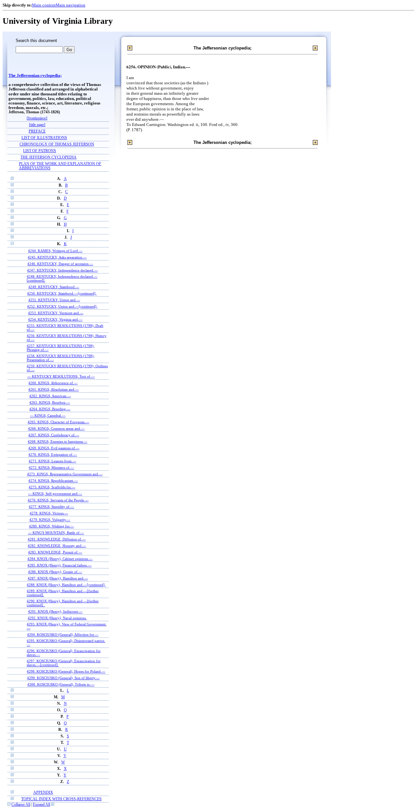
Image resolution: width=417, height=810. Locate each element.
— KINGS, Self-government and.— (55, 494)
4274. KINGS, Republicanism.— (53, 480)
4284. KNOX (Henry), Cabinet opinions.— (60, 559)
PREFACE (37, 131)
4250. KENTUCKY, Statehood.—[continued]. (61, 293)
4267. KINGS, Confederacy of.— (53, 435)
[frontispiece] (37, 118)
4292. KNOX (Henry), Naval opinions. (57, 618)
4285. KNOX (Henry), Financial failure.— (59, 565)
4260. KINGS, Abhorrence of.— (53, 383)
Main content (44, 5)
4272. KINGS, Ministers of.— (51, 467)
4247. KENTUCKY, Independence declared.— (62, 270)
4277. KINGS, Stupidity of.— (51, 507)
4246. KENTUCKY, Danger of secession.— (60, 264)
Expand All (41, 805)
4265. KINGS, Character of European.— (58, 422)
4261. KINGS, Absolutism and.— (53, 389)
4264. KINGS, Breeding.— (49, 409)
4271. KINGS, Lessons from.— (52, 461)
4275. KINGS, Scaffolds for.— (52, 487)
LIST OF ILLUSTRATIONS (44, 138)
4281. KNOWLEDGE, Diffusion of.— (57, 539)
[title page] (37, 125)
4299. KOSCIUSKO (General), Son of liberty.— (63, 678)
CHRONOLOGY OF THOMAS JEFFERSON (57, 144)
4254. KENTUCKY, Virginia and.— (55, 319)
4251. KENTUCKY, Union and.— (54, 300)
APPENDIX (43, 792)
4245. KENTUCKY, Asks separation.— (57, 257)
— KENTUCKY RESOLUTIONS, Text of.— (61, 376)
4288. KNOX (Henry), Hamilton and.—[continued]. (66, 585)
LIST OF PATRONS (39, 151)
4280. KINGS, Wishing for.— (51, 526)
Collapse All (20, 805)
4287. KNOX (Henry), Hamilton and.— (58, 578)
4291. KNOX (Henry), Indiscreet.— (55, 611)
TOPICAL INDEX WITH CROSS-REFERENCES (61, 799)
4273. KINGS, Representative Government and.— (65, 474)
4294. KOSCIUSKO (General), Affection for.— (62, 634)
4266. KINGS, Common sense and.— (56, 428)
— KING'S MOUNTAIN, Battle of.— (56, 533)
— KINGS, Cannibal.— (47, 415)
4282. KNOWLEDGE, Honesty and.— (57, 546)
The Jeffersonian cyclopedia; (35, 75)
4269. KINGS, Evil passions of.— (53, 448)
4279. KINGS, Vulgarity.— (49, 520)
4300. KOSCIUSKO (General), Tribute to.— (60, 684)
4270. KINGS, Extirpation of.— (52, 454)
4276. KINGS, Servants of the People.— (58, 500)
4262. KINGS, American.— (50, 396)
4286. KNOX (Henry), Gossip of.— (55, 572)
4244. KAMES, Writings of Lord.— (55, 251)
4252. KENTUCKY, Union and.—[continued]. (62, 306)
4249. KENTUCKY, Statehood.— (53, 287)
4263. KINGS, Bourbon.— (49, 402)
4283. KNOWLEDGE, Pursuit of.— (55, 552)
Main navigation (70, 5)
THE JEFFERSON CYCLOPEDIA (49, 157)
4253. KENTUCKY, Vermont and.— (55, 313)
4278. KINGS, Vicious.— (49, 513)
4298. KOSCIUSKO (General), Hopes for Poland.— (66, 671)
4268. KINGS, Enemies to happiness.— (57, 441)
